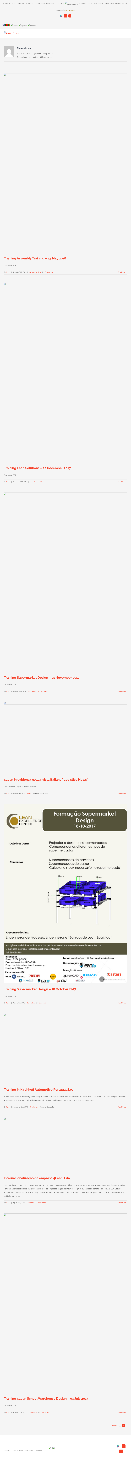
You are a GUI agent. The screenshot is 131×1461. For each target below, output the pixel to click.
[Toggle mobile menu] (126, 34)
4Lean (8, 272)
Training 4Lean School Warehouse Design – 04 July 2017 (46, 1398)
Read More (122, 272)
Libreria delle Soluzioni (26, 3)
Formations (33, 272)
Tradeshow (34, 1107)
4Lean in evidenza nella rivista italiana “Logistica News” (46, 779)
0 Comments (48, 272)
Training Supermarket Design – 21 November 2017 (42, 677)
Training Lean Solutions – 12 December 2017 (37, 468)
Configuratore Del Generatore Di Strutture (95, 3)
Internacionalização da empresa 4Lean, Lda (37, 1178)
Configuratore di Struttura (45, 3)
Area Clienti (60, 3)
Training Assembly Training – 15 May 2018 (35, 258)
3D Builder (116, 3)
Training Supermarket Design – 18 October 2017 (40, 989)
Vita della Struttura (10, 3)
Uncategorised (32, 1412)
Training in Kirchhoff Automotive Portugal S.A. (38, 1089)
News (39, 272)
